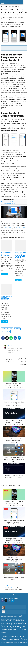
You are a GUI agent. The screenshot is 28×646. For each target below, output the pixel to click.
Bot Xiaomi (11, 346)
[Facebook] (3, 338)
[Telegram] (19, 338)
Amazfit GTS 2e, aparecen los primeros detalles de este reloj (22, 361)
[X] (7, 338)
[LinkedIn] (15, 338)
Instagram (11, 227)
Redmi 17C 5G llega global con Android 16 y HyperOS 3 (7, 254)
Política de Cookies (12, 642)
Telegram (5, 227)
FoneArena (17, 328)
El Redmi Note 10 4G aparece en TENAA (10, 361)
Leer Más (4, 274)
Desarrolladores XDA (7, 328)
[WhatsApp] (11, 338)
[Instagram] (9, 600)
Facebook (17, 227)
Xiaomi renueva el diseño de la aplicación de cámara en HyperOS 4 (6, 298)
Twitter (23, 227)
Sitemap (9, 641)
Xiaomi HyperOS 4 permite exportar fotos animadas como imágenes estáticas (20, 255)
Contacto (14, 641)
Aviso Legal (4, 641)
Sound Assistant (6, 331)
